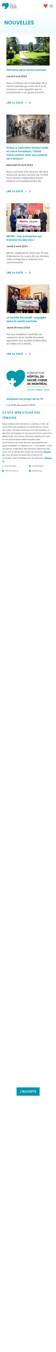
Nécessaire (10, 466)
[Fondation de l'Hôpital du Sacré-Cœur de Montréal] (9, 6)
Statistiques (38, 466)
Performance (11, 471)
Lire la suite (20, 102)
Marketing (37, 471)
